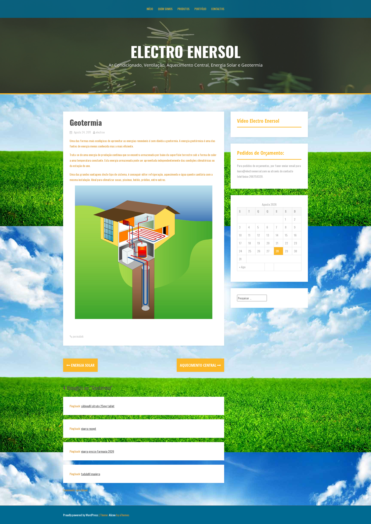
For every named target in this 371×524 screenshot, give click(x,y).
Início (150, 9)
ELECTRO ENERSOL (186, 51)
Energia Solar (82, 365)
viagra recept (88, 428)
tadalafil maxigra (90, 474)
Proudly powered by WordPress (80, 515)
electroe (100, 132)
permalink (78, 336)
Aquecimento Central (198, 365)
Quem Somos (165, 9)
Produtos (184, 9)
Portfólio (200, 9)
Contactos (217, 9)
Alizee (112, 515)
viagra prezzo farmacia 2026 (97, 451)
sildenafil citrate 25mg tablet (97, 406)
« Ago (242, 267)
